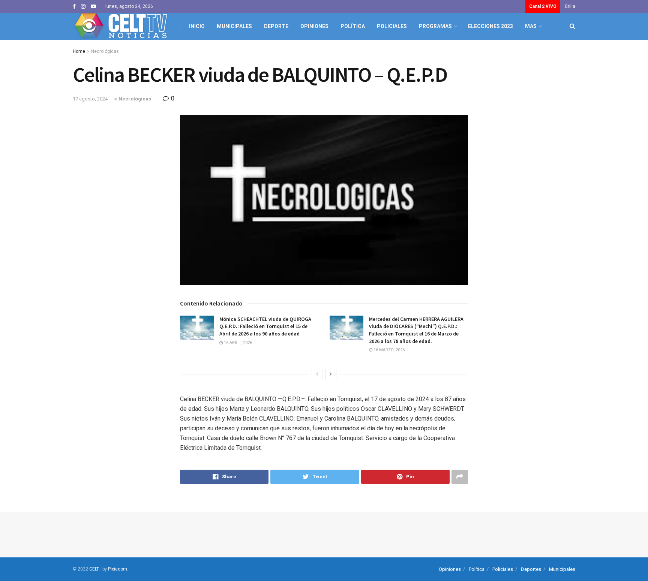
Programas (435, 26)
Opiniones (314, 26)
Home (79, 51)
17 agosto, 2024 (90, 99)
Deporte (276, 26)
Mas (531, 26)
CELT (94, 569)
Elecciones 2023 (490, 26)
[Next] (330, 374)
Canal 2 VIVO (542, 6)
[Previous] (317, 374)
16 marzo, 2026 (388, 349)
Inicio (197, 26)
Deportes (531, 569)
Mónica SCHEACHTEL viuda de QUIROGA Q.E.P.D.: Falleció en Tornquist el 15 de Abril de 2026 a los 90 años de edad (265, 326)
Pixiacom (117, 569)
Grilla (570, 6)
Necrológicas (105, 51)
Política (352, 26)
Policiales (392, 26)
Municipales (234, 26)
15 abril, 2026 (237, 342)
